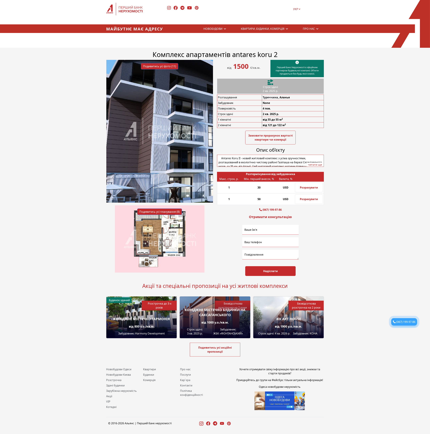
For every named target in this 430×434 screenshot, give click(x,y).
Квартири (149, 369)
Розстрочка (113, 380)
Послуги (185, 374)
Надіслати (270, 271)
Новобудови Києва (118, 374)
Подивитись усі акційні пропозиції (215, 349)
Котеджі (111, 407)
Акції (109, 396)
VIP (108, 401)
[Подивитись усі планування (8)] (159, 238)
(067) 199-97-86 (405, 322)
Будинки (148, 374)
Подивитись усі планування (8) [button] (159, 212)
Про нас (309, 29)
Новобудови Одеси (118, 369)
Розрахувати (309, 187)
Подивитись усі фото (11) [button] (159, 66)
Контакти (186, 385)
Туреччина (270, 97)
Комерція (149, 380)
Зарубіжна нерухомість (121, 391)
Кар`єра (185, 380)
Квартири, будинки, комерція (262, 29)
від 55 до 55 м (273, 119)
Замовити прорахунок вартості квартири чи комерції (270, 137)
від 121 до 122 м (274, 125)
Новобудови (212, 29)
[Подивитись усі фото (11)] (159, 131)
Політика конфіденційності (191, 393)
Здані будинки (115, 385)
